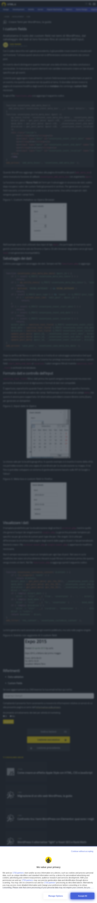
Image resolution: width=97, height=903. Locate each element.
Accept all (82, 896)
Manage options (55, 896)
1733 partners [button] (18, 873)
